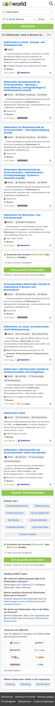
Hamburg (28, 618)
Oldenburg (39, 618)
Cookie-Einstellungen (43, 701)
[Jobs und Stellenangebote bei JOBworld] (14, 4)
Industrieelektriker (38, 520)
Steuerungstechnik (40, 513)
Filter (49, 35)
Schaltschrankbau (27, 534)
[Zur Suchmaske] (51, 4)
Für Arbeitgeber (8, 701)
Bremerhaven (10, 621)
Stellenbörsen (24, 701)
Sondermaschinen (15, 513)
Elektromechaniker (15, 527)
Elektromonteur (42, 506)
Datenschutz (7, 697)
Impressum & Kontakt (25, 697)
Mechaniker (13, 520)
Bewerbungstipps (45, 697)
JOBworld (25, 585)
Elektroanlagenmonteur (17, 506)
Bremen (34, 35)
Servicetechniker (40, 527)
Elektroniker (13, 35)
